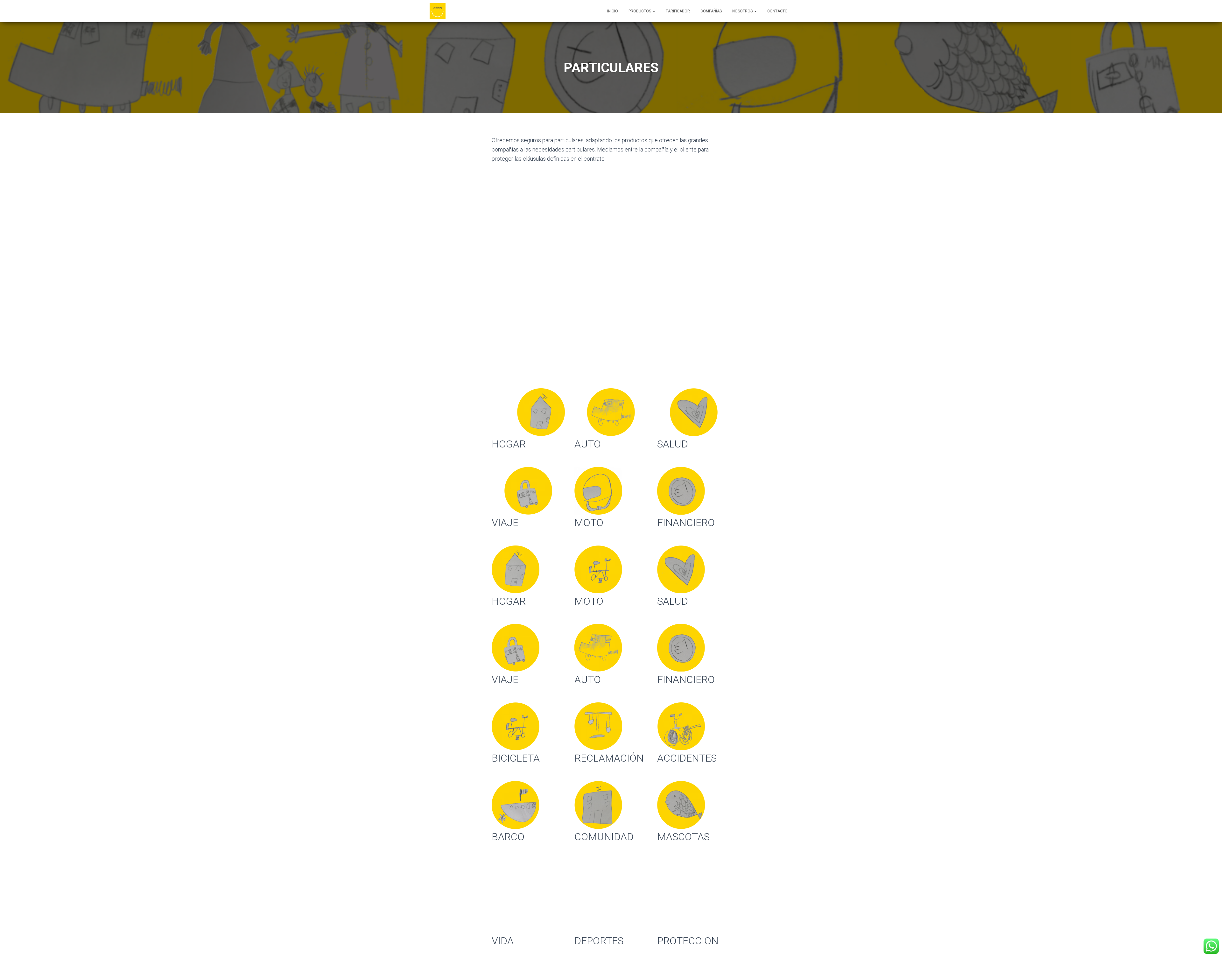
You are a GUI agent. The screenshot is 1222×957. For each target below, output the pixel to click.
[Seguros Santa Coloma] (438, 11)
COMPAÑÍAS (711, 11)
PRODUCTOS (640, 11)
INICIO (612, 11)
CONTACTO (777, 11)
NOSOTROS (743, 11)
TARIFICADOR (678, 11)
